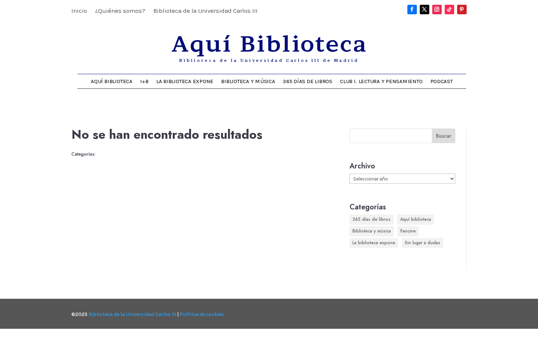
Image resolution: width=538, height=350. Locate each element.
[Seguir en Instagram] (437, 9)
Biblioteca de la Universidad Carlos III (205, 11)
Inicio (79, 11)
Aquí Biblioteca (111, 81)
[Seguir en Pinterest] (462, 9)
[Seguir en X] (424, 9)
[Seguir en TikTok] (449, 9)
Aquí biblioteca (415, 219)
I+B (144, 81)
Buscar (443, 135)
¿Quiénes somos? (120, 11)
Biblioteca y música (248, 81)
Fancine (408, 231)
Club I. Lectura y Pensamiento (381, 81)
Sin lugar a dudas (422, 242)
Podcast (441, 81)
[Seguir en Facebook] (412, 9)
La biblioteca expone (184, 81)
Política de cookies (202, 314)
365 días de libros (307, 81)
